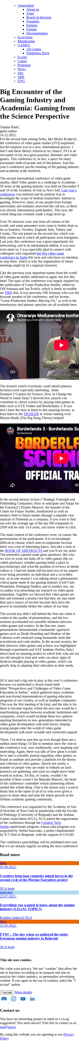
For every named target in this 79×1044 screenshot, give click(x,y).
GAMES (24, 45)
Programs (24, 65)
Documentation (37, 33)
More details (23, 992)
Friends (31, 29)
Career (22, 61)
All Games (33, 49)
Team (30, 13)
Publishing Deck (37, 53)
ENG (21, 81)
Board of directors (38, 17)
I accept (7, 992)
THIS (8, 293)
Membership (26, 41)
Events (22, 57)
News (22, 69)
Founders (32, 21)
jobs (20, 73)
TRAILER (31, 414)
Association (26, 5)
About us (32, 9)
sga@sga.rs (8, 1027)
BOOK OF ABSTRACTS (23, 550)
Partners (32, 25)
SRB (21, 77)
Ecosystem (25, 37)
